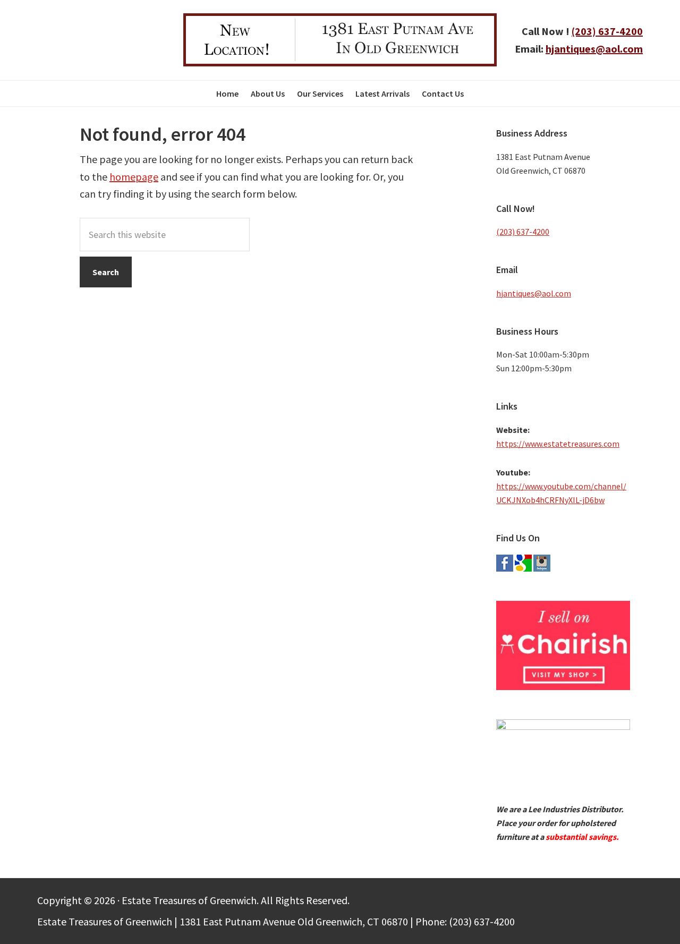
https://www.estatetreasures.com (557, 443)
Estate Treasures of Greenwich (102, 40)
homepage (133, 176)
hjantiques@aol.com (594, 48)
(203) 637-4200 (607, 31)
